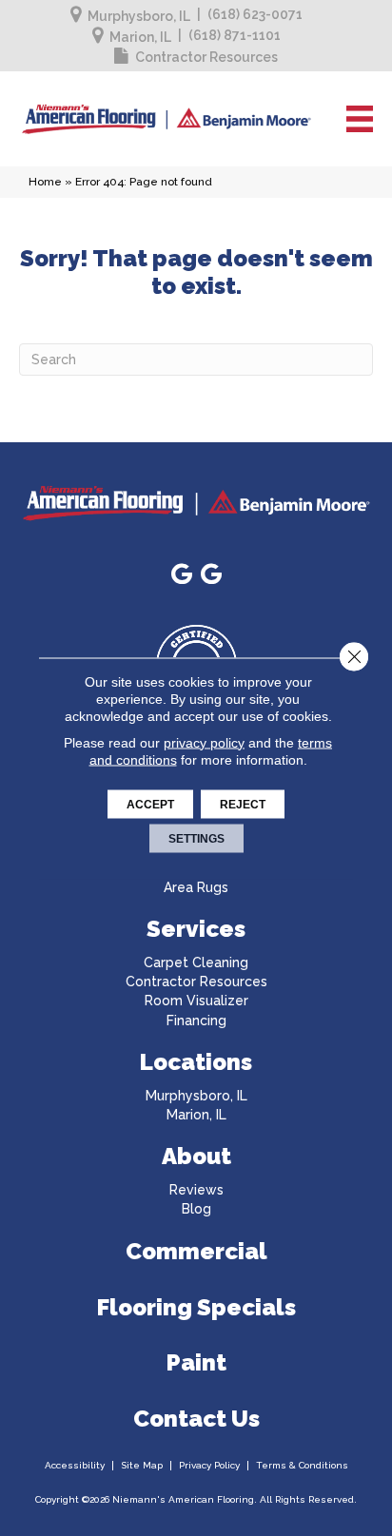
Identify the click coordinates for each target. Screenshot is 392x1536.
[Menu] (359, 119)
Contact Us (196, 1418)
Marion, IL (140, 37)
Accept (150, 803)
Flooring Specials (196, 1307)
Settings (196, 838)
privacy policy (204, 741)
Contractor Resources (206, 57)
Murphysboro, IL (139, 16)
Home (45, 181)
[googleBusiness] (181, 575)
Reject (242, 803)
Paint (196, 1362)
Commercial (196, 1251)
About (196, 1156)
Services (196, 929)
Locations (196, 1062)
